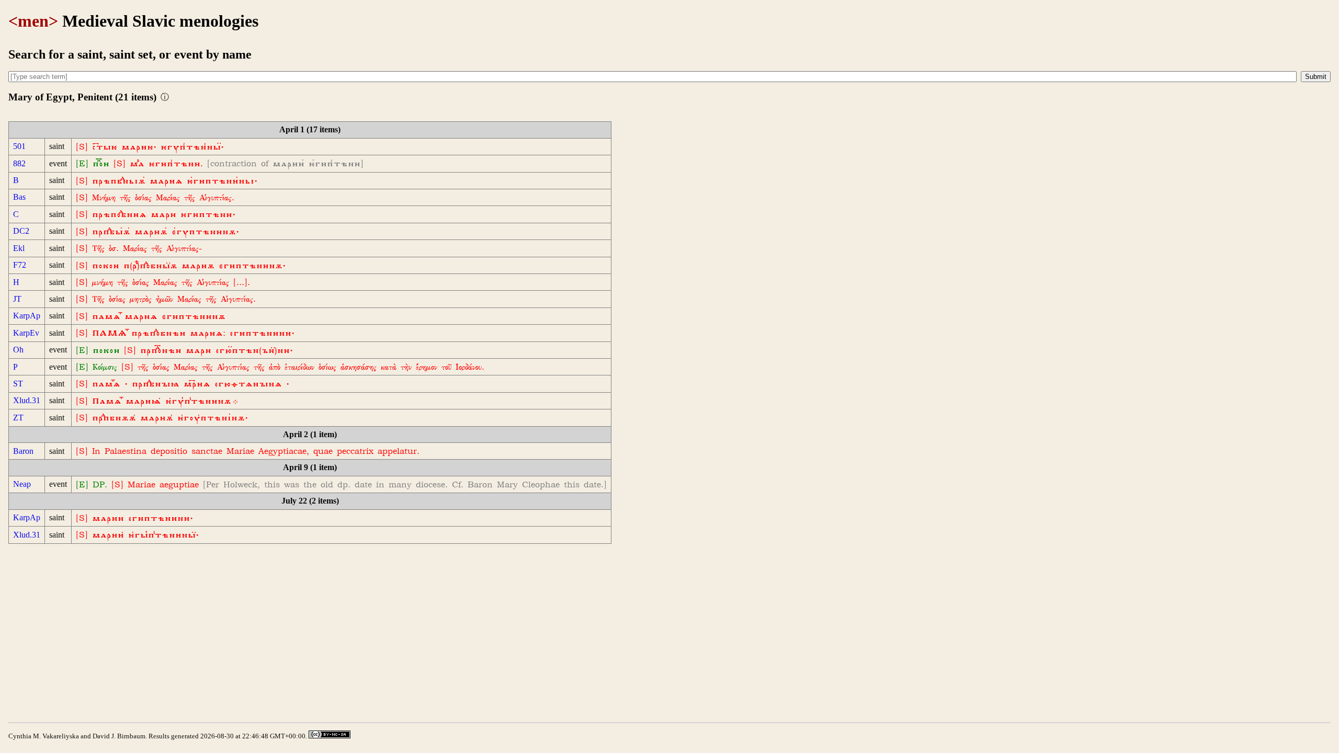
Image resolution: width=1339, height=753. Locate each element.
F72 (19, 264)
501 (19, 146)
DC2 (21, 230)
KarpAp (26, 315)
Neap (22, 484)
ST (18, 383)
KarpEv (26, 332)
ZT (18, 417)
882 (19, 163)
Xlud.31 (26, 400)
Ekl (19, 248)
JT (17, 298)
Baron (23, 451)
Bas (19, 196)
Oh (18, 349)
